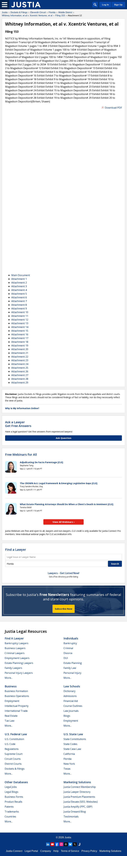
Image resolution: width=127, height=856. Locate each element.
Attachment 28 (19, 379)
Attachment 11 (19, 316)
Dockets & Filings (14, 768)
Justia (68, 837)
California (69, 754)
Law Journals (71, 711)
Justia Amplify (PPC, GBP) (78, 806)
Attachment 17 (19, 338)
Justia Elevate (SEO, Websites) (81, 801)
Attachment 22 (19, 356)
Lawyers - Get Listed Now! (63, 573)
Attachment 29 (19, 382)
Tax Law (9, 720)
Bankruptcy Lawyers (16, 643)
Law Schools (72, 686)
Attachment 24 (19, 364)
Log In (105, 4)
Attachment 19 (19, 345)
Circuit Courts (13, 759)
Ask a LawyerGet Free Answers (18, 424)
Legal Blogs (11, 792)
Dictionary (69, 691)
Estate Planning (73, 663)
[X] (75, 844)
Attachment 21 (19, 353)
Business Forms (14, 796)
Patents (9, 806)
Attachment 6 (19, 297)
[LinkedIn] (48, 844)
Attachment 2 (19, 282)
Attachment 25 (19, 367)
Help (56, 851)
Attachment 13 (19, 323)
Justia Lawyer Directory (77, 792)
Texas (67, 768)
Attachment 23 (19, 360)
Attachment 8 (19, 305)
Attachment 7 (19, 301)
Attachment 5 (19, 293)
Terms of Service (70, 851)
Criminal (68, 648)
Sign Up (118, 4)
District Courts (13, 763)
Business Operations (17, 696)
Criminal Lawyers (14, 653)
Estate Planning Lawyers (19, 663)
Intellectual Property (16, 706)
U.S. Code (10, 744)
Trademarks (12, 811)
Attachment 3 (19, 286)
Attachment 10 (19, 312)
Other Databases (16, 782)
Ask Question (63, 437)
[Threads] (66, 844)
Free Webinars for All (21, 454)
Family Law (70, 668)
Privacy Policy (89, 851)
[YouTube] (52, 844)
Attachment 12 (19, 319)
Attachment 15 (19, 330)
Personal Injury (72, 673)
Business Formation (16, 691)
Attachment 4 (19, 290)
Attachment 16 (19, 334)
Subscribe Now (63, 608)
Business (11, 686)
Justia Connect (14, 851)
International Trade (16, 711)
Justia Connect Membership (80, 787)
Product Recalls (13, 801)
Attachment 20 (19, 349)
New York (69, 763)
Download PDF (113, 107)
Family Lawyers (13, 668)
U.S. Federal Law (16, 734)
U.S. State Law (73, 734)
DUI (66, 658)
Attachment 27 (19, 375)
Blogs (67, 715)
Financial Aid (71, 701)
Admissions (70, 696)
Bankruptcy (70, 643)
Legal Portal (31, 851)
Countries (10, 816)
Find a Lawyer (15, 549)
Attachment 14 (19, 327)
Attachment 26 (19, 371)
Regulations (12, 749)
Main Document (20, 275)
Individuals (71, 638)
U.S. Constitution (14, 739)
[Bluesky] (70, 844)
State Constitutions (75, 739)
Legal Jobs (11, 787)
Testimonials (71, 816)
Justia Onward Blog (75, 811)
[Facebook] (57, 844)
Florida (67, 759)
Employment (12, 701)
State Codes (70, 744)
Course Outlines (73, 706)
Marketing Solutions (77, 782)
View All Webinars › (64, 521)
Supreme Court (13, 754)
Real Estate (11, 715)
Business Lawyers (15, 648)
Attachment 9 (19, 308)
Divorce (68, 653)
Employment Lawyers (17, 658)
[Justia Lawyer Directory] (79, 844)
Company (45, 851)
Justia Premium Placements (79, 796)
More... (8, 678)
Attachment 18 (19, 342)
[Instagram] (61, 844)
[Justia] (26, 4)
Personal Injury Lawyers (19, 673)
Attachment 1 (19, 279)
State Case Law (72, 749)
